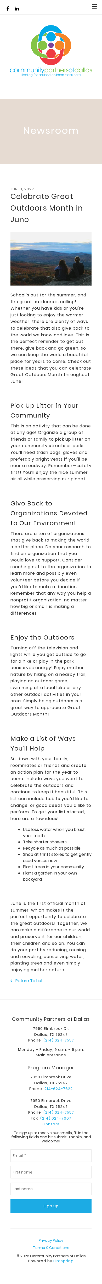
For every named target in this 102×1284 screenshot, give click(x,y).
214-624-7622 (58, 1088)
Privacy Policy (51, 1240)
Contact (51, 1124)
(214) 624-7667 (55, 1118)
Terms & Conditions (51, 1247)
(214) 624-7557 (58, 1040)
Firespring (63, 1261)
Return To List (28, 981)
